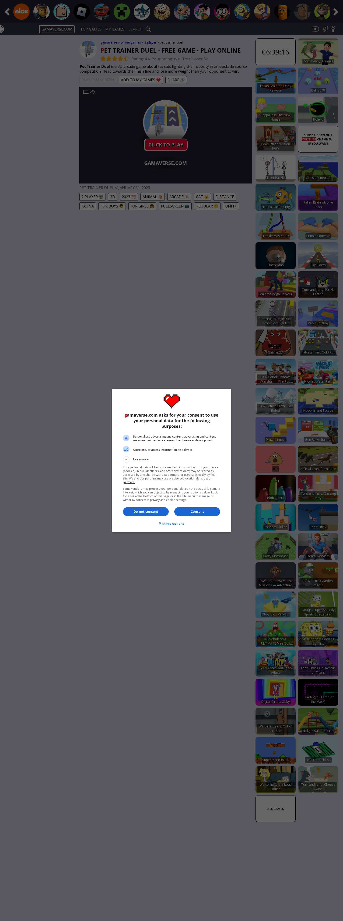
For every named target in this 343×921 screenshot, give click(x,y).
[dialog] (171, 460)
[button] (171, 459)
